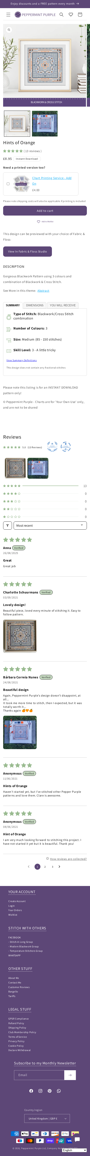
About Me (13, 977)
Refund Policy (16, 1023)
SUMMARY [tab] (13, 305)
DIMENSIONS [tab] (35, 305)
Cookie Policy (16, 1045)
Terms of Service (17, 1036)
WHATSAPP (14, 955)
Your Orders (15, 910)
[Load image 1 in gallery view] (17, 123)
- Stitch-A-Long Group (20, 941)
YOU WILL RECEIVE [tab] (63, 305)
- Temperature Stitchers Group (25, 950)
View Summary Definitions (21, 360)
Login (11, 905)
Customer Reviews (19, 987)
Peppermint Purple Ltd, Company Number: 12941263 (49, 1148)
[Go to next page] (60, 867)
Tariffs (11, 996)
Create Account (17, 901)
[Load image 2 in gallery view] (45, 123)
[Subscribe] (70, 1075)
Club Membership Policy (22, 1032)
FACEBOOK (14, 937)
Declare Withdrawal (19, 1050)
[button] (8, 14)
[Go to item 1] (15, 468)
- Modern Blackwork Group (23, 946)
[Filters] (7, 525)
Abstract (43, 291)
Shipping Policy (17, 1027)
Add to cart (45, 211)
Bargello (13, 991)
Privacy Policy (16, 1041)
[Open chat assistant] (77, 1139)
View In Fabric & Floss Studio (27, 251)
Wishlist (12, 914)
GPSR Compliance (18, 1018)
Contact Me (14, 982)
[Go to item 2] (37, 468)
